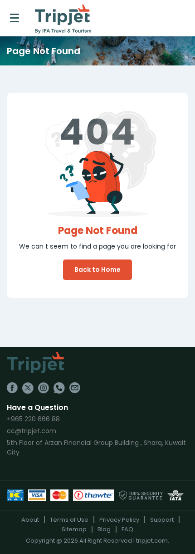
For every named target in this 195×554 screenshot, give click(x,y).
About (30, 519)
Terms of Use (69, 519)
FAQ (127, 529)
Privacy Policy (119, 519)
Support (162, 519)
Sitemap (74, 529)
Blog (104, 529)
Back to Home (97, 269)
